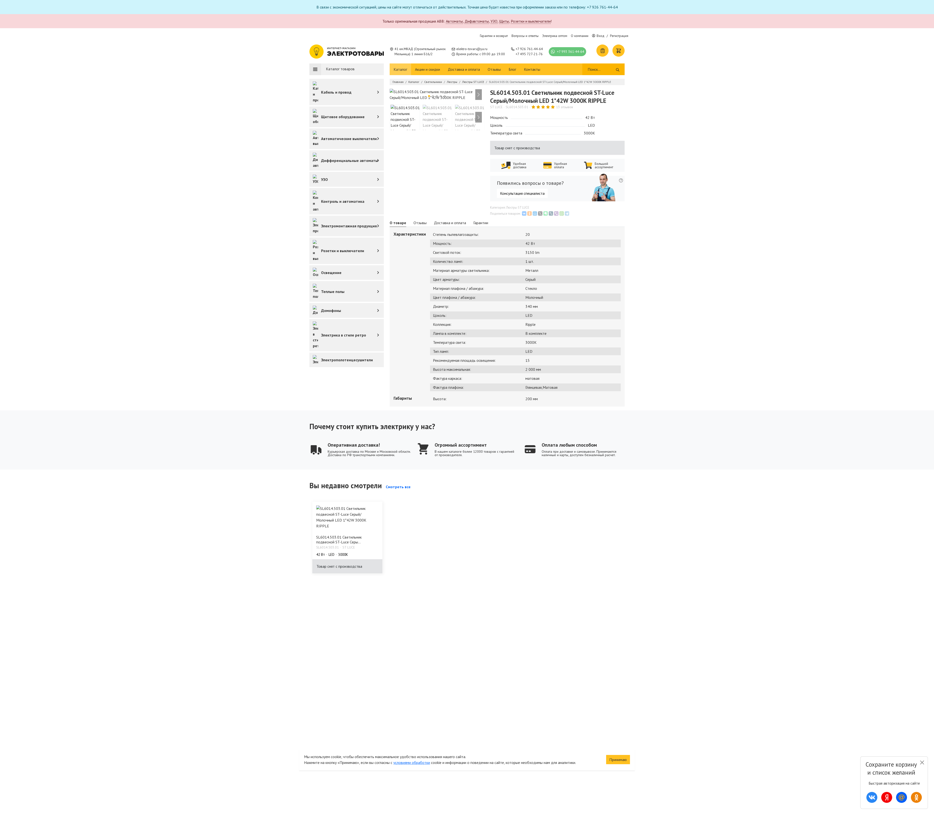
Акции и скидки (427, 69)
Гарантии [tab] (480, 222)
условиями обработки (411, 762)
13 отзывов (564, 107)
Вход (600, 36)
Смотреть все (398, 486)
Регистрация (619, 36)
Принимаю (618, 759)
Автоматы (454, 21)
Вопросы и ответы (525, 36)
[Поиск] (618, 69)
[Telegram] (567, 213)
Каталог (400, 69)
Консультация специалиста (522, 193)
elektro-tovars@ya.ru (471, 49)
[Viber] (556, 213)
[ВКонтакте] (524, 213)
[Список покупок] (602, 50)
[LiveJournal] (551, 213)
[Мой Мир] (535, 213)
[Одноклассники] (529, 213)
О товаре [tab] (398, 222)
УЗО (494, 21)
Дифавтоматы (477, 21)
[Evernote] (545, 213)
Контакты (532, 69)
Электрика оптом (554, 36)
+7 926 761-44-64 (529, 49)
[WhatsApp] (561, 213)
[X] (540, 213)
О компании (579, 36)
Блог (512, 69)
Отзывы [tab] (420, 222)
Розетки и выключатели (531, 21)
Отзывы (494, 69)
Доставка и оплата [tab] (450, 222)
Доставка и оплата (464, 69)
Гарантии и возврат (494, 36)
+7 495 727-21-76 (529, 54)
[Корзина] (618, 50)
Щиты (504, 21)
